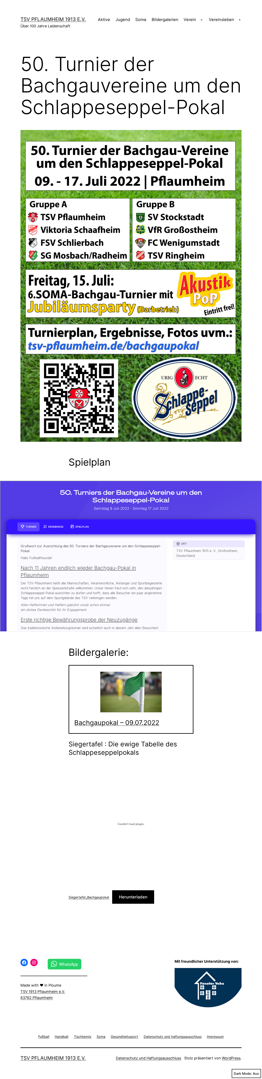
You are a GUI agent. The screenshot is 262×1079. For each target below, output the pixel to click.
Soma (140, 19)
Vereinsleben (221, 19)
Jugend (122, 19)
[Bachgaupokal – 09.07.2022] (131, 692)
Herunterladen (133, 897)
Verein (190, 19)
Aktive (104, 19)
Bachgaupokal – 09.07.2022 (116, 723)
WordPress (231, 1058)
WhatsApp (68, 964)
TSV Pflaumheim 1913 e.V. (53, 19)
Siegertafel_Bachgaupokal (89, 897)
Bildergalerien (165, 19)
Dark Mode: (243, 1073)
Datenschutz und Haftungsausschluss (148, 1058)
